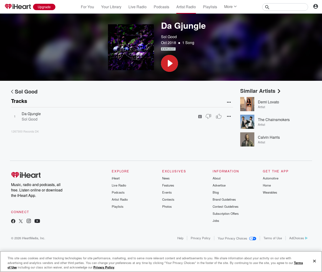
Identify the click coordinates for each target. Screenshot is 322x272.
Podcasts (161, 6)
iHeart (116, 178)
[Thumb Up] (219, 116)
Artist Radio (186, 6)
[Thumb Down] (208, 116)
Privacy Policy (201, 238)
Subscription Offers (226, 213)
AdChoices (296, 238)
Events (167, 192)
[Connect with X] (21, 221)
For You (87, 6)
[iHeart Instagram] (29, 221)
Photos (167, 206)
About (217, 178)
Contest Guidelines (226, 206)
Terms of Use (273, 238)
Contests (168, 199)
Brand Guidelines (224, 199)
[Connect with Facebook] (13, 221)
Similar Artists (257, 90)
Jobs (216, 220)
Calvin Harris (269, 137)
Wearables (270, 192)
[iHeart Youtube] (37, 221)
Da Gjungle (31, 113)
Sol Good (169, 36)
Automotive (270, 178)
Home (267, 185)
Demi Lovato (268, 102)
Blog (216, 192)
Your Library (111, 6)
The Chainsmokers (274, 119)
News (166, 178)
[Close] (314, 261)
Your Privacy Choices (232, 238)
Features (168, 185)
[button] (169, 63)
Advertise (219, 185)
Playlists (210, 6)
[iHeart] (18, 7)
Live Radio (137, 6)
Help (180, 238)
